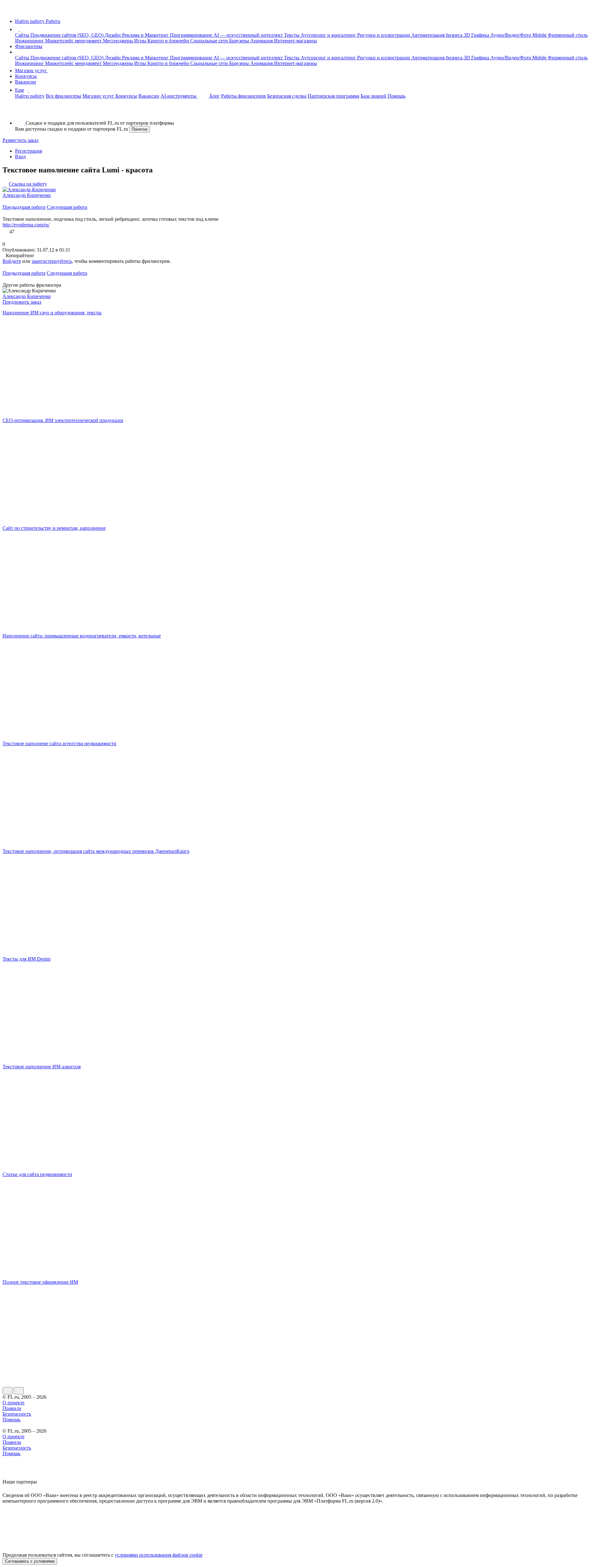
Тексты (292, 35)
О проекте (13, 1402)
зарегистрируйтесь (52, 261)
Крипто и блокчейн (168, 40)
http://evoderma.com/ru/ (26, 224)
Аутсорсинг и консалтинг (329, 35)
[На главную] (8, 10)
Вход (20, 156)
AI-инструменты (179, 96)
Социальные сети (209, 40)
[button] (21, 29)
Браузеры (239, 40)
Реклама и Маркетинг (146, 35)
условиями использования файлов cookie (159, 1555)
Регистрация (28, 151)
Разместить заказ (20, 140)
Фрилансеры (28, 46)
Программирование (192, 35)
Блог (215, 96)
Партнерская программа (333, 96)
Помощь (396, 96)
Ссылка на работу (28, 184)
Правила (12, 1408)
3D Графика (477, 35)
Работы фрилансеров (243, 96)
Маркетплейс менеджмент (74, 40)
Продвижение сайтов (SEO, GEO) (67, 35)
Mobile (540, 35)
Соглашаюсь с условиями (30, 1561)
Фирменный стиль (568, 35)
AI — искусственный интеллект (249, 35)
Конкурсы (26, 76)
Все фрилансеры (63, 96)
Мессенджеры (118, 40)
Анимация (262, 40)
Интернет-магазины (295, 40)
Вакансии (25, 81)
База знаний (373, 96)
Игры (140, 40)
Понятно (139, 129)
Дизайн (113, 35)
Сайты (22, 35)
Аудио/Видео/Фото (511, 35)
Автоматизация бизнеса (437, 35)
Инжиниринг (30, 40)
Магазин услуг (31, 70)
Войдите (12, 261)
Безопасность (17, 1414)
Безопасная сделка (286, 96)
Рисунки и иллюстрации (384, 35)
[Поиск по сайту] (20, 112)
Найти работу (30, 96)
